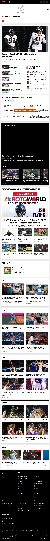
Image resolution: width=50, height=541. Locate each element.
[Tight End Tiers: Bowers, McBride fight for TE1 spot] (41, 248)
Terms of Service (18, 531)
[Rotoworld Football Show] (7, 270)
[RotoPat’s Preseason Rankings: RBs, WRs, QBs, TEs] (9, 232)
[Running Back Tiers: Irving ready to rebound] (41, 232)
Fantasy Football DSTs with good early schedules (20, 55)
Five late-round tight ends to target (25, 254)
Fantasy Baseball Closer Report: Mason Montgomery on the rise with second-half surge (15, 66)
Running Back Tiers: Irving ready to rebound (40, 238)
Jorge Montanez (12, 68)
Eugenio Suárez (34, 71)
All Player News (11, 100)
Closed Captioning (12, 530)
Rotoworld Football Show (18, 267)
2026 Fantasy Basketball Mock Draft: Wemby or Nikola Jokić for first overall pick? (13, 375)
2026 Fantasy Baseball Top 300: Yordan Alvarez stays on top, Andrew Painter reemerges (36, 348)
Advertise (3, 530)
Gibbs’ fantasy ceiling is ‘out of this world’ (9, 254)
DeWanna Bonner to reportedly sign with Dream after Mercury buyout (12, 437)
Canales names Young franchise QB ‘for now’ (14, 78)
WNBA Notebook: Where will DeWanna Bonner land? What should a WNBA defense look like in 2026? (37, 438)
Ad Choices (31, 530)
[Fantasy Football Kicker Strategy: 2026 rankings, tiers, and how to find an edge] (37, 289)
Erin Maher (4, 466)
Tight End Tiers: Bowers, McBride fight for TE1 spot (40, 254)
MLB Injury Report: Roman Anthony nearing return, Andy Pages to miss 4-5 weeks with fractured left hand (13, 348)
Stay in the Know (5, 477)
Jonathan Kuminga (35, 81)
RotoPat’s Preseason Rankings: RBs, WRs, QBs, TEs (8, 239)
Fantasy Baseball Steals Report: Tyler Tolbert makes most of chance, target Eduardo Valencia (11, 329)
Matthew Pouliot (29, 330)
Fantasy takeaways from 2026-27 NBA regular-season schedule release (35, 375)
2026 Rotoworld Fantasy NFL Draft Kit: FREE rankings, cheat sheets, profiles (25, 221)
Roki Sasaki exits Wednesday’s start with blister (36, 79)
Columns (34, 21)
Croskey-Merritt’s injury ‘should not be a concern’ (15, 84)
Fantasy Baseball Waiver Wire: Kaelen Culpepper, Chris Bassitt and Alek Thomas (36, 328)
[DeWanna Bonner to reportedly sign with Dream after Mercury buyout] (13, 428)
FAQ (16, 530)
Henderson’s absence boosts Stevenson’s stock (15, 90)
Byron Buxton (33, 87)
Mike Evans (10, 105)
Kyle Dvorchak (20, 241)
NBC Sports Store (21, 530)
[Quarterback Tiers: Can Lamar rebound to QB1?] (25, 232)
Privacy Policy (36, 530)
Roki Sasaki (33, 76)
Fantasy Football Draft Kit (8, 21)
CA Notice (13, 531)
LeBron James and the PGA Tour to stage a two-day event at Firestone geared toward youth (31, 464)
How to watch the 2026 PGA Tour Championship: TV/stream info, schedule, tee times (10, 464)
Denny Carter (20, 256)
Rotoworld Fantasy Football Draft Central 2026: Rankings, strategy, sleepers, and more (12, 298)
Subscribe (4, 483)
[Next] (47, 166)
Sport (17, 21)
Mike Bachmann (46, 465)
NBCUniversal (8, 533)
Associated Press (5, 440)
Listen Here (15, 274)
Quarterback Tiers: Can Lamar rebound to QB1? (24, 238)
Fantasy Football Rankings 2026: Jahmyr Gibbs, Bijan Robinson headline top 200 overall (15, 72)
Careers (7, 530)
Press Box (27, 530)
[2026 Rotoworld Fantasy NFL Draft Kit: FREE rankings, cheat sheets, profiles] (25, 204)
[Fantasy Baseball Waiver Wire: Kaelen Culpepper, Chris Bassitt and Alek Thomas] (37, 319)
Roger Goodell (37, 105)
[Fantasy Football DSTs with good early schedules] (25, 39)
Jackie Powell (28, 441)
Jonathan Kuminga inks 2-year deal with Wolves (36, 84)
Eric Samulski (4, 61)
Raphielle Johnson (5, 377)
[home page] (6, 2)
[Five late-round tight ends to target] (25, 248)
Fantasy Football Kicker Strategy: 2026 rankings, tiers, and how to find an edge (35, 297)
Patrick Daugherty (5, 242)
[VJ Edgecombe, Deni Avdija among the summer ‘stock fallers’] (37, 384)
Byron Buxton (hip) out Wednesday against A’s (36, 90)
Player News (23, 21)
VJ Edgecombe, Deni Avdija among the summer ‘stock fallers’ (35, 393)
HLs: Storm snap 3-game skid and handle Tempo (12, 420)
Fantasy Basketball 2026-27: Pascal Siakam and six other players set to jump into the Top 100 (13, 394)
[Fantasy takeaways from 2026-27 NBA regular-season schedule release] (37, 366)
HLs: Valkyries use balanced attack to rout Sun (36, 420)
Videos (29, 21)
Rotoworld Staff (12, 74)
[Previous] (45, 166)
